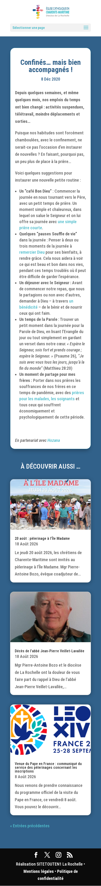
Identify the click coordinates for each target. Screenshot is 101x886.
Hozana (53, 440)
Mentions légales (38, 871)
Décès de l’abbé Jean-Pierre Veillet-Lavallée (49, 651)
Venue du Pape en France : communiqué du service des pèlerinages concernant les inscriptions (48, 767)
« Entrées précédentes (30, 825)
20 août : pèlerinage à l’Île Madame (42, 538)
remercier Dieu (32, 252)
